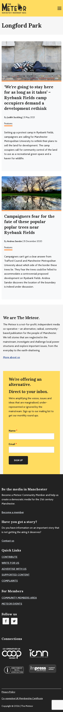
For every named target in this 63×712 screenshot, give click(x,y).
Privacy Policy (8, 691)
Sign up (18, 460)
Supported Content (16, 574)
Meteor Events (12, 603)
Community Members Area (19, 597)
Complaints (10, 580)
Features (8, 123)
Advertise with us (14, 568)
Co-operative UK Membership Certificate (22, 698)
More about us (11, 357)
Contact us (8, 540)
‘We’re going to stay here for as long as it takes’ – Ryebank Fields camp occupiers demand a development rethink (28, 97)
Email (13, 444)
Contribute (9, 556)
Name (13, 430)
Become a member (13, 512)
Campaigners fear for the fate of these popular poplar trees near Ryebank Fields (29, 224)
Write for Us (10, 562)
